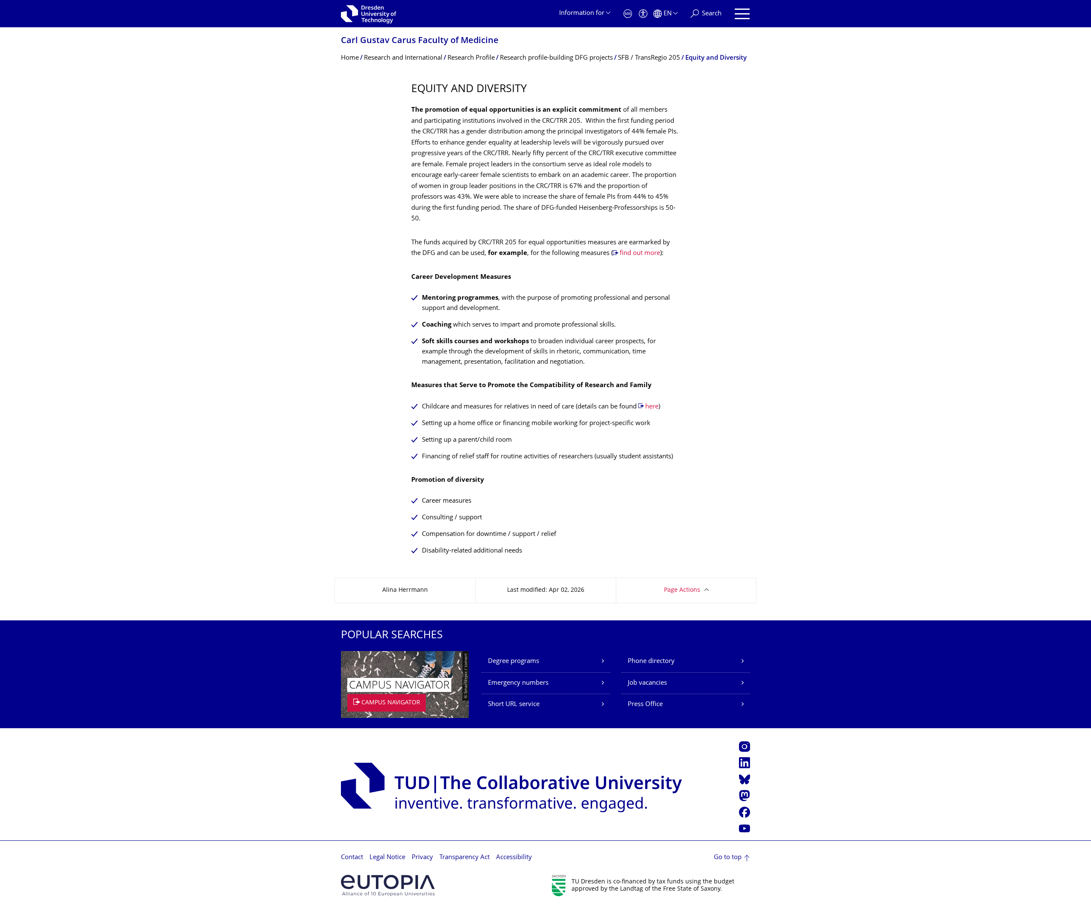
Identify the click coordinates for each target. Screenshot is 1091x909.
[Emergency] (627, 14)
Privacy (422, 857)
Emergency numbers (518, 683)
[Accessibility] (643, 14)
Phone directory (651, 661)
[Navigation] (742, 14)
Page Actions (682, 590)
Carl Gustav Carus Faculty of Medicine (420, 41)
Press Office (645, 704)
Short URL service (514, 704)
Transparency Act (464, 857)
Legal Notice (387, 857)
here (651, 407)
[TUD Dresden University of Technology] (368, 13)
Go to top (728, 857)
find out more (640, 253)
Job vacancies (647, 683)
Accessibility (514, 857)
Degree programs (513, 661)
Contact (352, 857)
